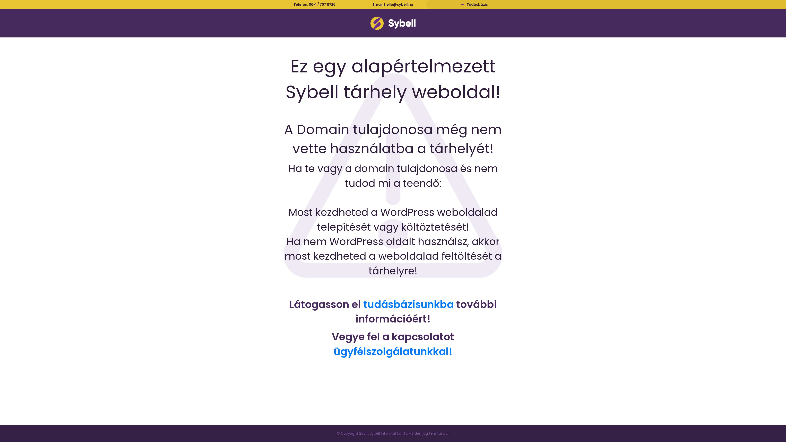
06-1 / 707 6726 (322, 4)
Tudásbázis (477, 4)
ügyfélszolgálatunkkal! (393, 351)
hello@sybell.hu (398, 4)
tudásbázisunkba (408, 304)
